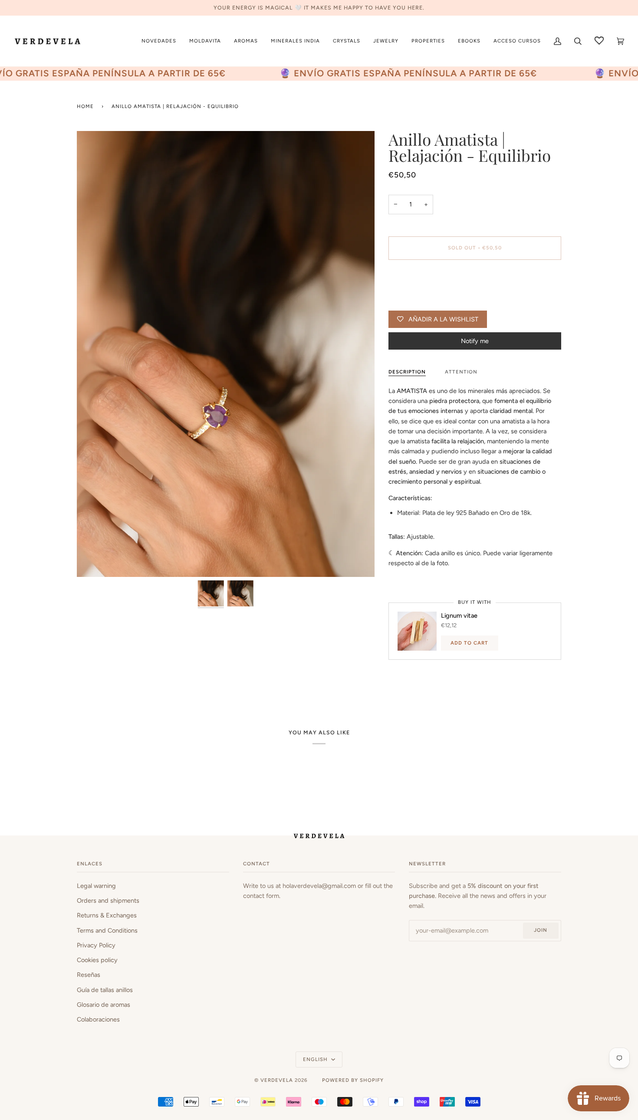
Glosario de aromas (103, 1005)
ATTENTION (461, 372)
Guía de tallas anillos (105, 990)
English (316, 1059)
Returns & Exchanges (107, 915)
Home (85, 106)
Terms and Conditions (107, 930)
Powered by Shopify (353, 1080)
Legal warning (96, 886)
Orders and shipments (108, 900)
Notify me (475, 341)
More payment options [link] (420, 301)
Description (407, 372)
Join (540, 930)
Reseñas (88, 975)
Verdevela (276, 1080)
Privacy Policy (96, 945)
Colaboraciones (98, 1019)
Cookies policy (97, 960)
